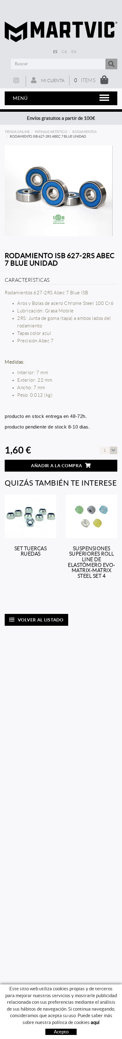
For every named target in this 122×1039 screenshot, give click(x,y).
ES (55, 52)
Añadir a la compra (56, 465)
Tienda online (17, 132)
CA (64, 52)
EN (74, 52)
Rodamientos (84, 132)
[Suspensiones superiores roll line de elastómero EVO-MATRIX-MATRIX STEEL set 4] (91, 516)
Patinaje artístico (51, 132)
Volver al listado (41, 619)
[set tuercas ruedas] (30, 516)
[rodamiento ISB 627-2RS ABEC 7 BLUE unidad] (59, 190)
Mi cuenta (52, 80)
